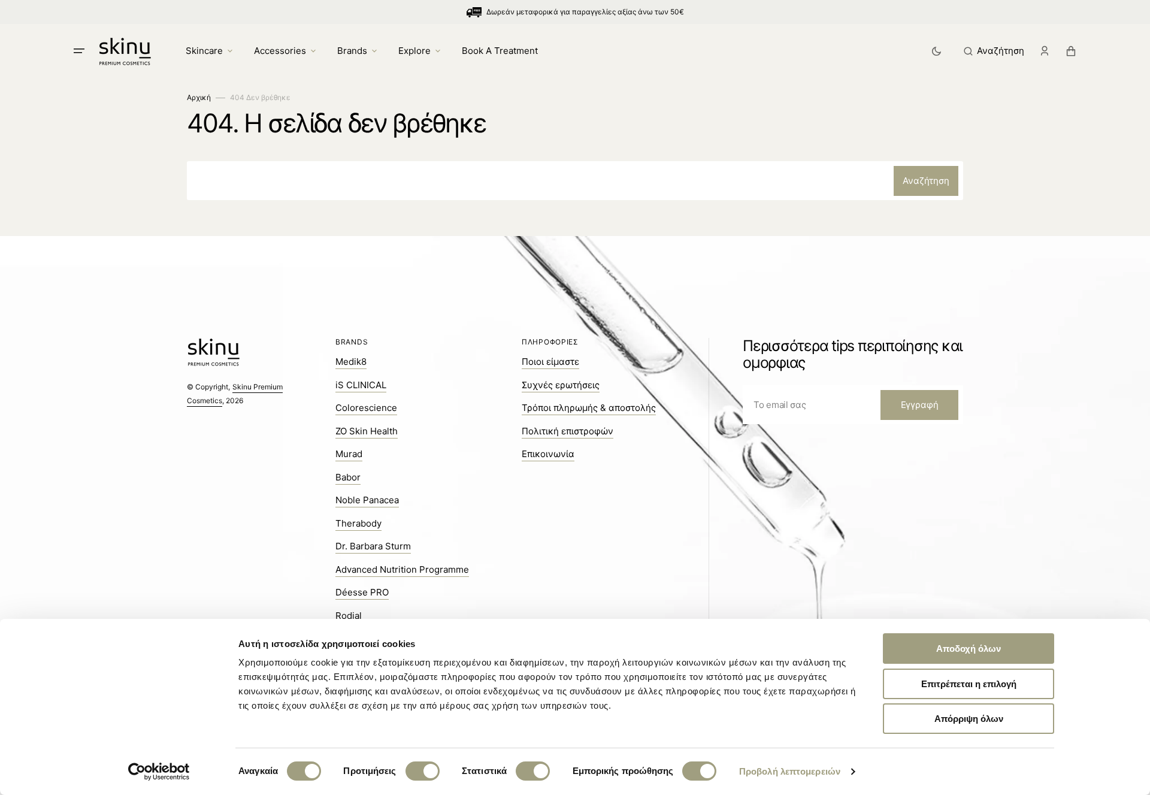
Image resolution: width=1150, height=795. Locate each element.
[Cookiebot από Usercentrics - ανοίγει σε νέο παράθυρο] (159, 772)
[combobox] (575, 180)
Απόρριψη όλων (968, 719)
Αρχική (199, 97)
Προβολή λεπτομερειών (789, 771)
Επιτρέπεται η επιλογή (968, 684)
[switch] (422, 771)
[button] (994, 51)
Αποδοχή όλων (968, 648)
